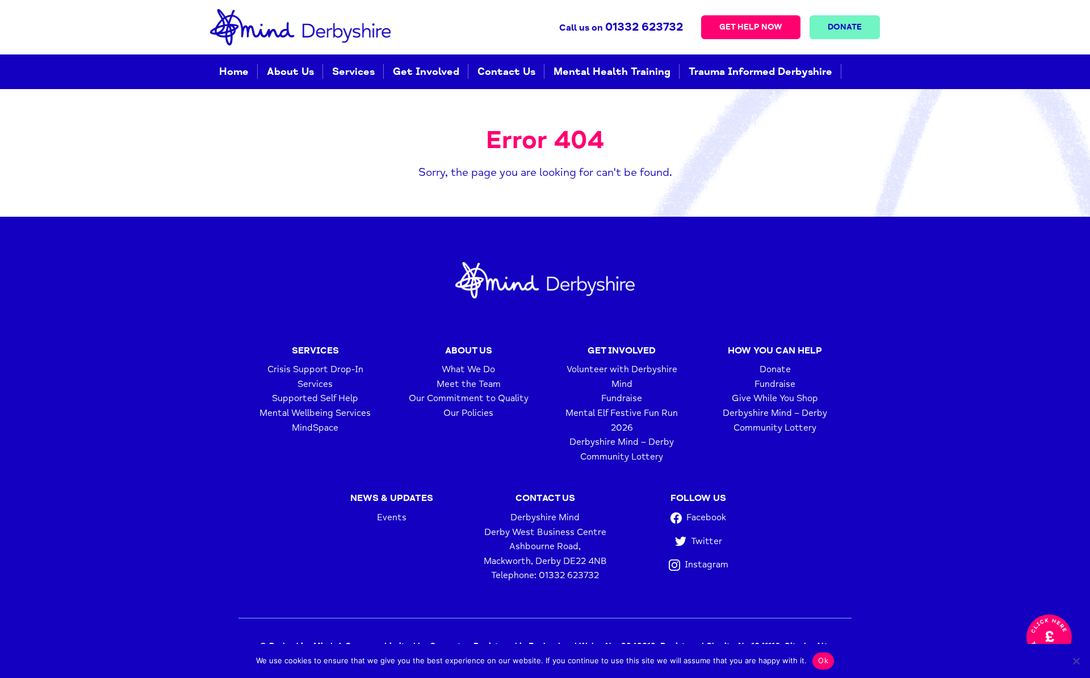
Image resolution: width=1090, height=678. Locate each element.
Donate (845, 27)
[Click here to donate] (1049, 637)
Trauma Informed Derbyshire (760, 71)
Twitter (706, 541)
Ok (823, 660)
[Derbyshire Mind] (300, 27)
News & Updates (391, 498)
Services (353, 71)
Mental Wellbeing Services (315, 413)
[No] (1075, 661)
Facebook (706, 517)
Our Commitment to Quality (469, 398)
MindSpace (315, 427)
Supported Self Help (315, 398)
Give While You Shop (775, 398)
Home (234, 71)
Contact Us (506, 71)
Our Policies (468, 413)
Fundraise (621, 398)
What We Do (468, 369)
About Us (290, 71)
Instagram (706, 564)
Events (391, 517)
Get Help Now (750, 27)
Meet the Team (469, 384)
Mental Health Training (612, 71)
